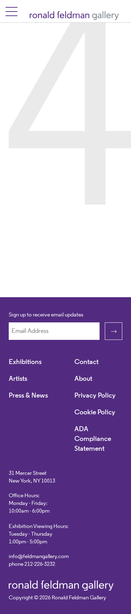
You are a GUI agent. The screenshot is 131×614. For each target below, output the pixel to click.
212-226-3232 (39, 564)
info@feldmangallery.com (39, 556)
